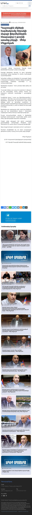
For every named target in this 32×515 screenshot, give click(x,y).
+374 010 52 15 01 (21, 490)
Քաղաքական (23, 13)
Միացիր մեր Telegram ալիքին (13, 218)
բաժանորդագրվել (10, 220)
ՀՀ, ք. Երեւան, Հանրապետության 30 (11, 486)
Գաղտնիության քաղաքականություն (9, 511)
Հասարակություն (16, 13)
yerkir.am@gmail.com (7, 490)
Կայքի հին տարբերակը (23, 511)
